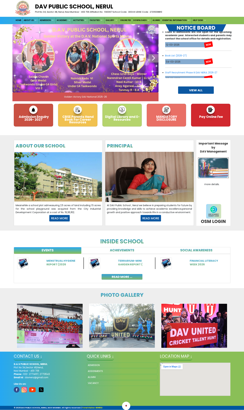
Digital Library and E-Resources (122, 118)
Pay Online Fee (211, 117)
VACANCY (93, 383)
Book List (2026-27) (176, 41)
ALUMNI (156, 20)
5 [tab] (83, 89)
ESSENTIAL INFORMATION (174, 20)
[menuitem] (19, 20)
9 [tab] (103, 89)
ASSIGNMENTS (95, 371)
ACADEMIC (62, 20)
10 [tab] (108, 89)
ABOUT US (29, 20)
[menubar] (111, 20)
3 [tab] (73, 89)
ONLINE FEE (125, 20)
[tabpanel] (122, 266)
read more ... (122, 277)
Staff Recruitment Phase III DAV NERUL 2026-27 (191, 58)
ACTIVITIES (78, 20)
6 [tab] (88, 89)
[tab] (47, 250)
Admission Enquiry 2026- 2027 (33, 118)
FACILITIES (95, 20)
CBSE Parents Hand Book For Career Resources (78, 120)
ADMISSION (45, 20)
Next (154, 58)
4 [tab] (78, 89)
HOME (18, 20)
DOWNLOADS (140, 20)
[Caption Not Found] (50, 325)
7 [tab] (93, 89)
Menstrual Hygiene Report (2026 (60, 262)
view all (196, 90)
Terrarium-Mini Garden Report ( (130, 262)
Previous (17, 58)
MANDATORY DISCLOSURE (166, 118)
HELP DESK (198, 20)
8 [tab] (98, 89)
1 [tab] (63, 89)
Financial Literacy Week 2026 (204, 262)
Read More (59, 218)
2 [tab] (68, 89)
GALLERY (110, 20)
